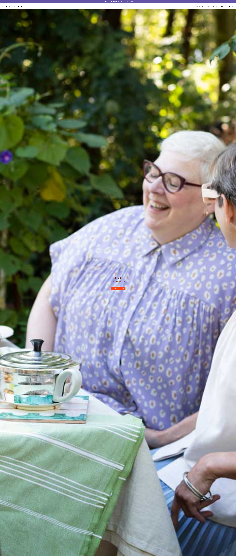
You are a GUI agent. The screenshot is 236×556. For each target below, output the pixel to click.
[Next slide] (234, 1)
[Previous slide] (1, 1)
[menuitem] (198, 6)
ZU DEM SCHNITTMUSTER (118, 288)
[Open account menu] (229, 6)
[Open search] (227, 6)
